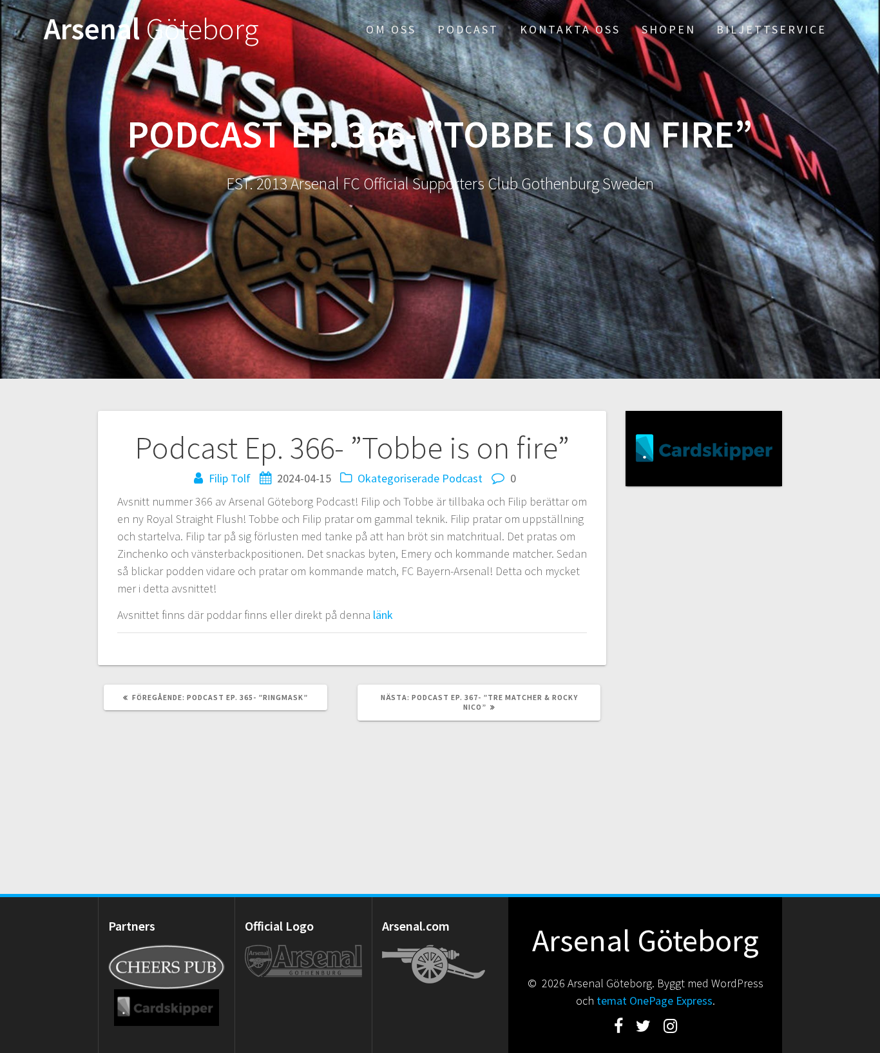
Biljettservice (771, 29)
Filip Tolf (230, 478)
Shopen (669, 29)
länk (383, 614)
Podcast (468, 29)
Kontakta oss (570, 29)
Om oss (391, 29)
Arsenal (151, 29)
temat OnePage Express (655, 1000)
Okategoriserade (398, 478)
